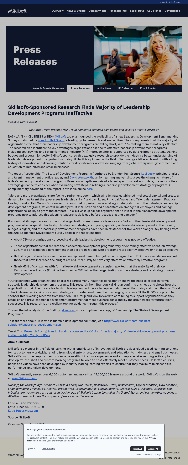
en (31, 448)
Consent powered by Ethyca (147, 454)
